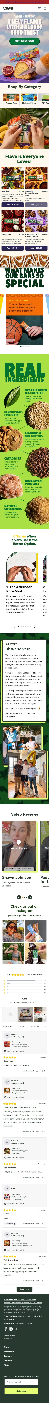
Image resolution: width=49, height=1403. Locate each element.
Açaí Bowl (6, 191)
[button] (20, 346)
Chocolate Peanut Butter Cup (31, 193)
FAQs (6, 1365)
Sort (23, 1026)
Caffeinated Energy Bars (20, 1045)
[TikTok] (16, 1329)
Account (8, 1356)
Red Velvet (6, 234)
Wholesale (9, 1351)
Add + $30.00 (13, 205)
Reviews (8, 1360)
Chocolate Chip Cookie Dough (32, 235)
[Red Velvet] (13, 221)
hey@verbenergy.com (19, 1316)
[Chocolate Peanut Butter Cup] (36, 178)
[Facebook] (6, 1329)
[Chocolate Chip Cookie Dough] (36, 221)
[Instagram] (11, 1329)
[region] (24, 1014)
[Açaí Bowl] (13, 178)
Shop (6, 1347)
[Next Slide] (44, 1014)
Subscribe (21, 1391)
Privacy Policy (8, 1339)
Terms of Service (9, 1335)
